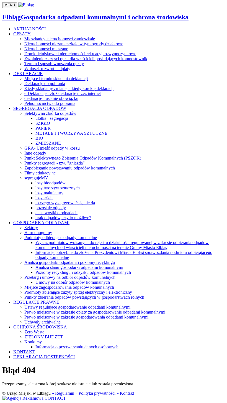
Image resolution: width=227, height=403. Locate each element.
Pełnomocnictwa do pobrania (49, 103)
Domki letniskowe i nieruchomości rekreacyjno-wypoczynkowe (80, 53)
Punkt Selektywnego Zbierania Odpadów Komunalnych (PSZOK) (82, 158)
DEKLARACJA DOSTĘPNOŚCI (44, 356)
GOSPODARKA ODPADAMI (41, 222)
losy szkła (44, 197)
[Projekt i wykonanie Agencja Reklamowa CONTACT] (34, 398)
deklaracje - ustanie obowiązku (51, 98)
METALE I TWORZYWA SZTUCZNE (71, 133)
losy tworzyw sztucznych (57, 187)
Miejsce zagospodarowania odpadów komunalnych (69, 287)
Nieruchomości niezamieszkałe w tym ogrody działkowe (73, 43)
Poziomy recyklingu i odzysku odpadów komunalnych (83, 272)
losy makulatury (49, 192)
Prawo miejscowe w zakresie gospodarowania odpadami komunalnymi (86, 317)
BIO (39, 138)
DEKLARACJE (28, 73)
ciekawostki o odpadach (56, 212)
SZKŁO (42, 123)
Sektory (31, 227)
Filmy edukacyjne (40, 173)
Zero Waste (34, 332)
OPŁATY (22, 33)
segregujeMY (36, 178)
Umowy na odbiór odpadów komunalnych (72, 282)
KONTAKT (24, 351)
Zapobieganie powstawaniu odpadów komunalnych (69, 168)
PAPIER (43, 128)
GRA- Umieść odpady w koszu (52, 148)
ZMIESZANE (48, 143)
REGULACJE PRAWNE (36, 302)
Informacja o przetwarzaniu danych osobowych (76, 346)
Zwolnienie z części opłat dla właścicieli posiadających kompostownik (85, 58)
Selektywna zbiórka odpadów (50, 113)
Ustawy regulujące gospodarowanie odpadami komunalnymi (77, 307)
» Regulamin (63, 393)
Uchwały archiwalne (42, 322)
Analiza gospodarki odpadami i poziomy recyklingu (69, 262)
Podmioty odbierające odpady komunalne (60, 237)
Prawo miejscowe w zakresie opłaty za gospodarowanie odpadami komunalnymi (94, 312)
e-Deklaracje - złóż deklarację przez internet (62, 93)
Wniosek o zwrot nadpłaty (47, 68)
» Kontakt (125, 393)
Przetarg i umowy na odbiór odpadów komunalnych (69, 277)
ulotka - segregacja (51, 118)
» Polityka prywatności (95, 393)
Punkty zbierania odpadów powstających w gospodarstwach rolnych (84, 297)
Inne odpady (35, 153)
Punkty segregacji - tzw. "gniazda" (54, 163)
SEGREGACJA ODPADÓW (39, 108)
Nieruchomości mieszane (46, 48)
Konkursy (33, 342)
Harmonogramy (38, 232)
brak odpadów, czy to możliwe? (63, 217)
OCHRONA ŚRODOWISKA (40, 327)
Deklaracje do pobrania (44, 83)
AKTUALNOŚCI (29, 28)
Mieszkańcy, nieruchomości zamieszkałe (59, 38)
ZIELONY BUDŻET (43, 337)
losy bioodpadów (50, 183)
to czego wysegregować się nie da (65, 202)
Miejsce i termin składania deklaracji (56, 78)
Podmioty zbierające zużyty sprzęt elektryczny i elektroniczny (78, 292)
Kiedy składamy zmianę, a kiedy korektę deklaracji (69, 88)
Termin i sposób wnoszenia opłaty (54, 63)
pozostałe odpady (50, 207)
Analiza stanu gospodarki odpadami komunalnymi (79, 267)
